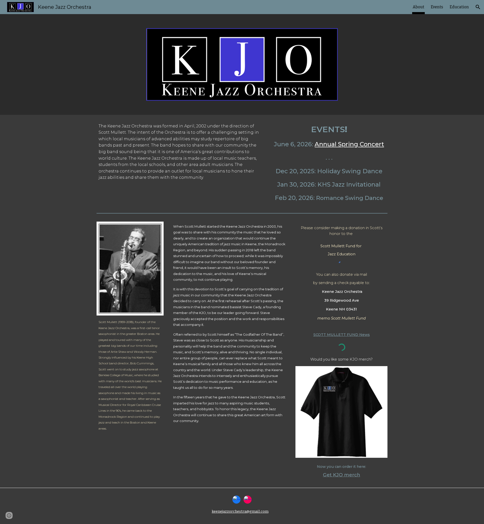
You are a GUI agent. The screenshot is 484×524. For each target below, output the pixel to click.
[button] (478, 7)
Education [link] (459, 7)
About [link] (418, 7)
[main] (180, 152)
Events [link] (437, 7)
